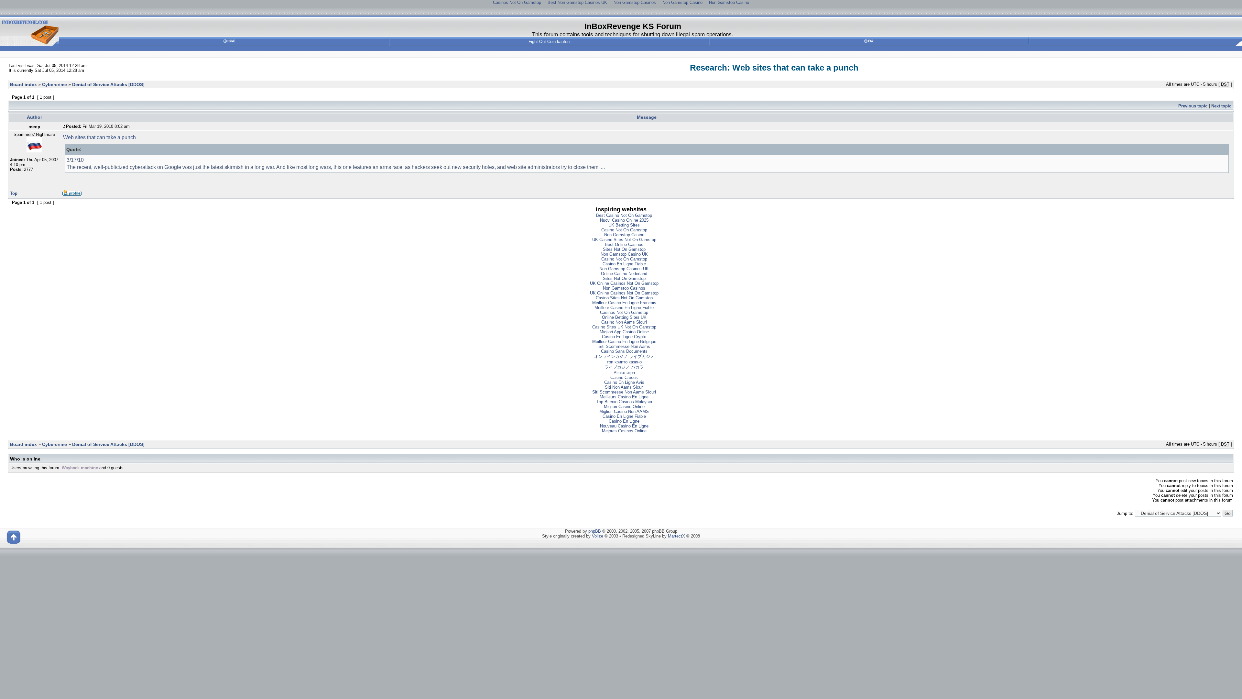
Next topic (1221, 106)
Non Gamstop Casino (624, 234)
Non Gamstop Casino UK (624, 254)
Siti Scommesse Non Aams (624, 346)
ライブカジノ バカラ (624, 367)
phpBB (594, 531)
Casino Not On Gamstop (624, 229)
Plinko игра (624, 372)
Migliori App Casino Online (624, 331)
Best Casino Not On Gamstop (624, 215)
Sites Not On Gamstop (624, 249)
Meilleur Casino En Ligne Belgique (624, 341)
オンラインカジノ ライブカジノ (624, 356)
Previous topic (1192, 106)
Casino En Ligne (624, 421)
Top (13, 193)
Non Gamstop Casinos (624, 288)
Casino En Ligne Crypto (624, 336)
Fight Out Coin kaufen (549, 41)
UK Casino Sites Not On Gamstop (624, 239)
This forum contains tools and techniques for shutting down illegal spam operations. (632, 34)
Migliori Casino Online (624, 406)
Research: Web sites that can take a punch (774, 67)
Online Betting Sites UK (624, 317)
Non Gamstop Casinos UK (624, 268)
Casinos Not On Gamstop (624, 312)
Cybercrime (54, 84)
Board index (23, 84)
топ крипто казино (624, 362)
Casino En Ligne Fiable (624, 263)
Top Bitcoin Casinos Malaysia (624, 401)
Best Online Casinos (624, 244)
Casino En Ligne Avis (624, 382)
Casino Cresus (624, 377)
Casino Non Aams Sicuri (624, 322)
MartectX (676, 536)
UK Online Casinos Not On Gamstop (624, 283)
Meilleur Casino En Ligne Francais (624, 302)
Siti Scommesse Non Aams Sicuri (624, 392)
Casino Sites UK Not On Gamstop (624, 327)
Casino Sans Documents (624, 351)
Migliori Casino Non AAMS (624, 411)
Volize (597, 536)
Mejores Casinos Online (624, 430)
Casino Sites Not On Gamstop (624, 297)
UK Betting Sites (624, 225)
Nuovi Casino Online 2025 (624, 220)
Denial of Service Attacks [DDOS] (108, 84)
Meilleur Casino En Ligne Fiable (624, 307)
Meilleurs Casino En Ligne (624, 396)
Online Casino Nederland (624, 273)
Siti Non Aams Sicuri (624, 387)
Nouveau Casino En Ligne (624, 426)
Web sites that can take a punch (99, 137)
